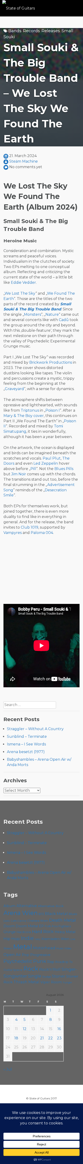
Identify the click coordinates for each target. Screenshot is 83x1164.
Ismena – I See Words (26, 744)
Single (34, 976)
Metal (22, 947)
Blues (73, 914)
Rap (50, 961)
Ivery (38, 939)
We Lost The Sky (20, 293)
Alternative (26, 906)
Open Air (12, 954)
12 (25, 1029)
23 (59, 1038)
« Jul (7, 1069)
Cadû (64, 320)
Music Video (63, 948)
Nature (52, 314)
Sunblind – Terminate (27, 736)
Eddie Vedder (23, 282)
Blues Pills (63, 469)
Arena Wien (20, 912)
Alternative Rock (51, 906)
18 (16, 1038)
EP (41, 926)
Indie (27, 938)
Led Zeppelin (45, 463)
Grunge (9, 932)
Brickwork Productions (50, 362)
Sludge (46, 976)
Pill (33, 469)
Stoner (58, 976)
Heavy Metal (65, 932)
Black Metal (56, 913)
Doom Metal (27, 926)
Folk (48, 926)
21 (42, 1038)
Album (9, 906)
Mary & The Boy (18, 415)
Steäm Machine (23, 161)
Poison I (52, 410)
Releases (51, 30)
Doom (9, 926)
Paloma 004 (42, 532)
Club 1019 (29, 527)
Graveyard (14, 389)
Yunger (67, 982)
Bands (14, 30)
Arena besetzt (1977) (26, 752)
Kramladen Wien (55, 939)
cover (38, 415)
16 (59, 1029)
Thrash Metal (26, 982)
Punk (39, 961)
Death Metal (62, 920)
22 (50, 1038)
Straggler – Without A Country (35, 729)
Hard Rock (43, 931)
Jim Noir (18, 474)
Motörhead (44, 947)
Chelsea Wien (37, 920)
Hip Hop (11, 938)
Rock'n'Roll (50, 969)
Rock (30, 968)
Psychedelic (17, 961)
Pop (25, 955)
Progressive (40, 955)
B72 (41, 914)
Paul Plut (52, 458)
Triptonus (30, 410)
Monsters (32, 314)
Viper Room (51, 982)
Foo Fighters (61, 926)
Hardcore (24, 932)
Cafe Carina (18, 920)
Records (31, 30)
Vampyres (12, 532)
